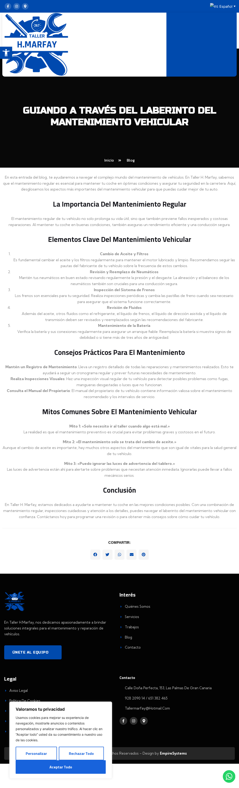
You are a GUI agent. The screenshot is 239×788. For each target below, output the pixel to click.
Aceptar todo (60, 766)
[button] (95, 555)
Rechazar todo (81, 753)
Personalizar (36, 753)
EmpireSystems (173, 753)
